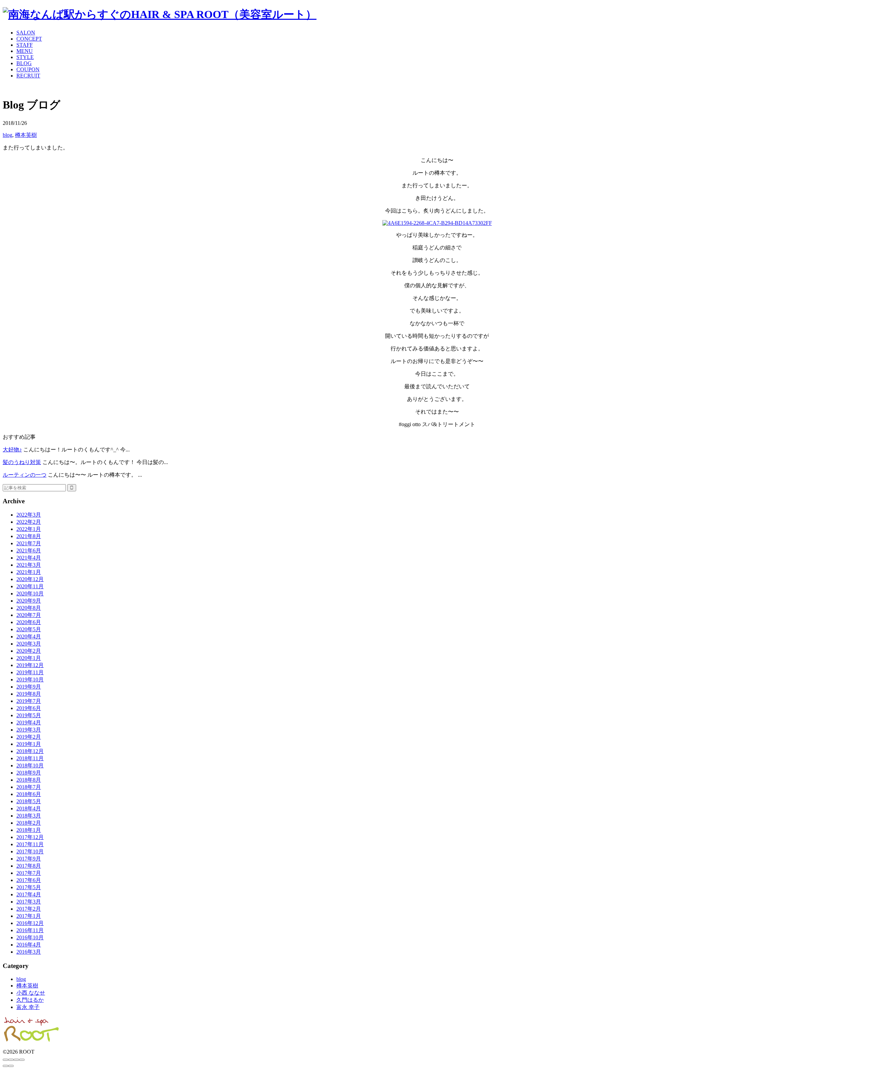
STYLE (25, 57)
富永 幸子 (28, 1007)
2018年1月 (28, 830)
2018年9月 (28, 773)
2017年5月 (28, 887)
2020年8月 (28, 608)
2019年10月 (30, 679)
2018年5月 (28, 801)
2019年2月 (28, 737)
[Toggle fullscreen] (16, 1060)
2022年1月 (28, 529)
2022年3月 (28, 515)
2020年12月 (30, 579)
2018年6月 (28, 794)
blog (7, 135)
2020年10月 (30, 593)
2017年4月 (28, 894)
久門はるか (30, 1000)
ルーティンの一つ (24, 475)
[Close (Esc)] (5, 1060)
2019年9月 (28, 687)
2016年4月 (28, 945)
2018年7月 (28, 787)
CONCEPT (29, 39)
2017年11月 (30, 844)
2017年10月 (30, 851)
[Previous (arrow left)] (5, 1066)
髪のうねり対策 (22, 462)
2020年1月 (28, 658)
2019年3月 (28, 730)
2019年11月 (30, 672)
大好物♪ (12, 449)
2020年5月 (28, 629)
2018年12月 (30, 751)
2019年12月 (30, 665)
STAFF (24, 45)
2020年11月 (30, 586)
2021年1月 (28, 572)
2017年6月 (28, 880)
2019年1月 (28, 744)
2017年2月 (28, 909)
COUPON (28, 69)
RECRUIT (28, 75)
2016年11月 (30, 930)
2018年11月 (30, 758)
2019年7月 (28, 701)
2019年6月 (28, 708)
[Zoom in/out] (22, 1060)
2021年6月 (28, 550)
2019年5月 (28, 715)
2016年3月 (28, 952)
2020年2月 (28, 651)
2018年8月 (28, 780)
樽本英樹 (26, 135)
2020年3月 (28, 644)
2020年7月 (28, 615)
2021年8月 (28, 536)
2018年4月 (28, 808)
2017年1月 (28, 916)
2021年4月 (28, 558)
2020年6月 (28, 622)
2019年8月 (28, 694)
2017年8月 (28, 866)
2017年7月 (28, 873)
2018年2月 (28, 823)
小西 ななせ (30, 993)
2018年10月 (30, 765)
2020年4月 (28, 636)
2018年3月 (28, 816)
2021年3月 (28, 565)
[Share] (11, 1060)
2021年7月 (28, 543)
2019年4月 (28, 722)
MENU (24, 51)
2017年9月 (28, 859)
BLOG (24, 63)
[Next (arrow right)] (11, 1066)
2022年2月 (28, 522)
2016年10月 (30, 937)
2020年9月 (28, 601)
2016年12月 (30, 923)
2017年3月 (28, 902)
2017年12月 (30, 837)
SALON (25, 32)
